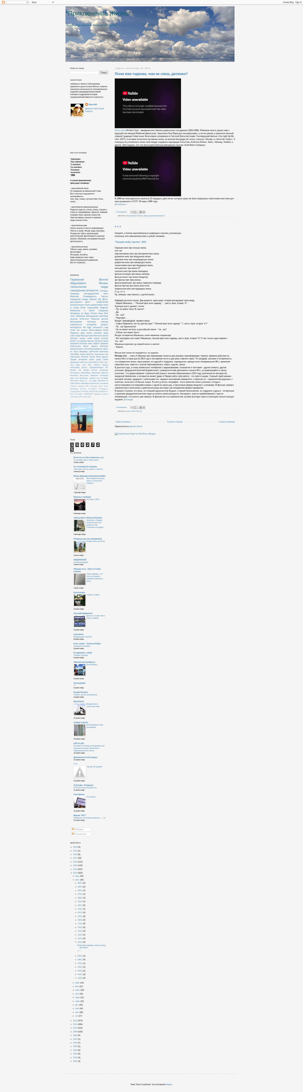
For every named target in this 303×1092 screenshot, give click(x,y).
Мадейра (83, 351)
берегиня (74, 343)
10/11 (80, 942)
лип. (77, 994)
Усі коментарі (80, 834)
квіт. (77, 1005)
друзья (105, 357)
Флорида (93, 386)
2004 (75, 1050)
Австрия (74, 338)
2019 (75, 851)
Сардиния (97, 394)
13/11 (80, 935)
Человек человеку (81, 655)
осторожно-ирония (85, 341)
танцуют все (94, 378)
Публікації (78, 829)
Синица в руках (81, 722)
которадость (103, 389)
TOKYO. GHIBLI (93, 595)
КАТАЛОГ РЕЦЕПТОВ (90, 391)
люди (146, 216)
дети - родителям (96, 302)
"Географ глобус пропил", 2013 (130, 242)
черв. (77, 997)
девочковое (97, 304)
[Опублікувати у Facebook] (141, 212)
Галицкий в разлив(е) (82, 646)
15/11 (80, 927)
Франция (85, 336)
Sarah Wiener (93, 362)
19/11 (80, 916)
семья (84, 330)
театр (82, 381)
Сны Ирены (79, 794)
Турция (73, 359)
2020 (75, 847)
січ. (77, 1016)
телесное (84, 318)
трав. (77, 1001)
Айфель (104, 307)
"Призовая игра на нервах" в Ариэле (88, 469)
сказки (92, 357)
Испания (83, 343)
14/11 (80, 931)
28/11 (80, 890)
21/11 (80, 909)
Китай (77, 383)
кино (128, 411)
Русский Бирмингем (83, 613)
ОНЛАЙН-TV (103, 391)
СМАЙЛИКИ (88, 394)
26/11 (80, 898)
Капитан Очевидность (83, 296)
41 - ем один (90, 381)
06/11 (80, 967)
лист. (77, 880)
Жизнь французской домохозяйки (89, 476)
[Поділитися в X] (138, 212)
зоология (98, 333)
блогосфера (95, 330)
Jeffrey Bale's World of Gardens (88, 518)
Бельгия (98, 341)
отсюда (128, 399)
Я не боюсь (91, 797)
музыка (74, 318)
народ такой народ (89, 338)
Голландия (104, 375)
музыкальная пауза (156, 216)
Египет (73, 341)
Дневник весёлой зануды (85, 757)
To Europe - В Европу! (83, 785)
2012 (75, 1021)
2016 (75, 862)
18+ (106, 367)
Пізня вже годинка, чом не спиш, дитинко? (151, 74)
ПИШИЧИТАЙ (80, 560)
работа (81, 397)
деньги (84, 367)
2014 (75, 869)
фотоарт (88, 397)
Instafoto (73, 386)
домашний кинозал (78, 389)
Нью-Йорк (74, 354)
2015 (75, 865)
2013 (75, 873)
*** (74, 685)
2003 (75, 1054)
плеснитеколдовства (93, 349)
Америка (80, 316)
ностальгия (103, 336)
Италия (104, 338)
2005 (75, 1046)
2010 (75, 1028)
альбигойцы (75, 367)
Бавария (81, 386)
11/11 (80, 938)
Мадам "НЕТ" (80, 815)
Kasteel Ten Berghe (79, 370)
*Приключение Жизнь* (98, 13)
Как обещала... (92, 664)
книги (89, 333)
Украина (95, 318)
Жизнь (103, 283)
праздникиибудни (96, 367)
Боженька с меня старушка (89, 310)
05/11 (80, 971)
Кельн (86, 346)
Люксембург (86, 373)
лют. (77, 1012)
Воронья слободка (82, 497)
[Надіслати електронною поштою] (132, 212)
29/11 (80, 887)
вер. (77, 986)
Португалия (75, 346)
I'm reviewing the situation (85, 467)
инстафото (92, 389)
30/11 (80, 883)
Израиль (74, 333)
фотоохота (95, 383)
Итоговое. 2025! (93, 499)
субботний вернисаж (98, 351)
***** (75, 764)
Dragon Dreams (81, 692)
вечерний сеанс (86, 359)
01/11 (80, 978)
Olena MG (92, 104)
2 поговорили (121, 212)
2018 (75, 854)
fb (101, 378)
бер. (77, 1008)
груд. (77, 876)
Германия (77, 279)
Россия (94, 370)
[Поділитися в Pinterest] (144, 212)
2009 (75, 1032)
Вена (98, 357)
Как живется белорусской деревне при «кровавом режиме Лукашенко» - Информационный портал (89, 748)
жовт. (77, 983)
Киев (105, 330)
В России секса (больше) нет (85, 788)
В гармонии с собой (83, 653)
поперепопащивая (81, 562)
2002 (75, 1057)
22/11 (80, 905)
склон (105, 359)
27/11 (80, 894)
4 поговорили (121, 407)
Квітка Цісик (120, 130)
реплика (104, 316)
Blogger (168, 1084)
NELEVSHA (79, 701)
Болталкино (79, 592)
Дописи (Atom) (136, 426)
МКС (87, 386)
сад (106, 327)
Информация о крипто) (83, 637)
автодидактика (91, 293)
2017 (75, 858)
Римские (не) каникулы (84, 662)
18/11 (80, 920)
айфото (96, 343)
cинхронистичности (84, 290)
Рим (71, 394)
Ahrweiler (104, 346)
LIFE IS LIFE (79, 743)
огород (73, 391)
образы (93, 299)
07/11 (80, 963)
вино (90, 343)
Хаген (100, 386)
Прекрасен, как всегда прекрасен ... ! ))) (89, 818)
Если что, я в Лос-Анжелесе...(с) (89, 457)
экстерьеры (75, 373)
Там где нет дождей (94, 767)
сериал (94, 346)
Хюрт (106, 386)
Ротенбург (78, 394)
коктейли (93, 336)
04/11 (80, 974)
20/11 (80, 912)
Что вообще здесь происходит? (86, 460)
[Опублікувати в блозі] (135, 212)
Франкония (96, 373)
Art (141, 411)
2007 (75, 1039)
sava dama (78, 634)
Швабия (104, 343)
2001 (75, 1061)
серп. (77, 990)
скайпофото (85, 383)
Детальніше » (121, 204)
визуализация (76, 349)
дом (83, 333)
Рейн (101, 362)
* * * (118, 227)
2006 (75, 1043)
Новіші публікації (123, 422)
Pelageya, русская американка (88, 539)
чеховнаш (104, 383)
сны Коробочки (81, 378)
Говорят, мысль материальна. (86, 695)
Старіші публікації (227, 422)
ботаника (75, 313)
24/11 (80, 901)
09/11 (80, 956)
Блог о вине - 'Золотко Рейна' (87, 644)
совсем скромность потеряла (89, 323)
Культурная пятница (135, 216)
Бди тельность (95, 327)
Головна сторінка (174, 422)
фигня (78, 391)
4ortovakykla (79, 683)
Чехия (83, 354)
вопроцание (92, 316)
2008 (75, 1035)
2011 (75, 1024)
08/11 (80, 959)
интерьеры (103, 370)
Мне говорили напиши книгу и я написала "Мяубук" (95, 480)
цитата (104, 318)
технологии (78, 286)
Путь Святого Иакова (98, 365)
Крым (105, 341)
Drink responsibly (89, 307)
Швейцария (74, 362)
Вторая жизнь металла (96, 541)
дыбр (98, 359)
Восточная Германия (89, 375)
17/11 (80, 923)
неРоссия (135, 411)
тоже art (75, 330)
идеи (72, 378)
